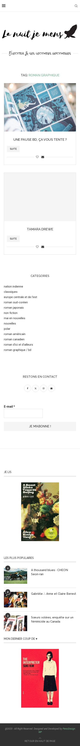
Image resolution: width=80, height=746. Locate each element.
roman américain (14, 334)
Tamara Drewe (40, 229)
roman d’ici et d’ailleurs (18, 344)
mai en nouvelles (14, 318)
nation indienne (13, 286)
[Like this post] (37, 157)
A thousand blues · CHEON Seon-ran (49, 572)
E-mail (9, 406)
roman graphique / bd (17, 350)
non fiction (10, 313)
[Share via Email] (42, 157)
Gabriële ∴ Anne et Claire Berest (53, 594)
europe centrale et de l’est (20, 297)
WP (40, 732)
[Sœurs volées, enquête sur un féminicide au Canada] (15, 623)
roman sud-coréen (16, 302)
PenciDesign (69, 728)
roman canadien (14, 339)
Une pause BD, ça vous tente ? (40, 139)
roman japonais (14, 307)
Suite (13, 149)
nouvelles (10, 323)
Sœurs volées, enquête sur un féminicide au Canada (52, 619)
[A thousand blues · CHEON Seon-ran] (15, 576)
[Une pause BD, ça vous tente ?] (40, 107)
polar (7, 329)
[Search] (76, 6)
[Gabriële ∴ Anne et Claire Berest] (15, 599)
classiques (10, 292)
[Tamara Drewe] (40, 197)
